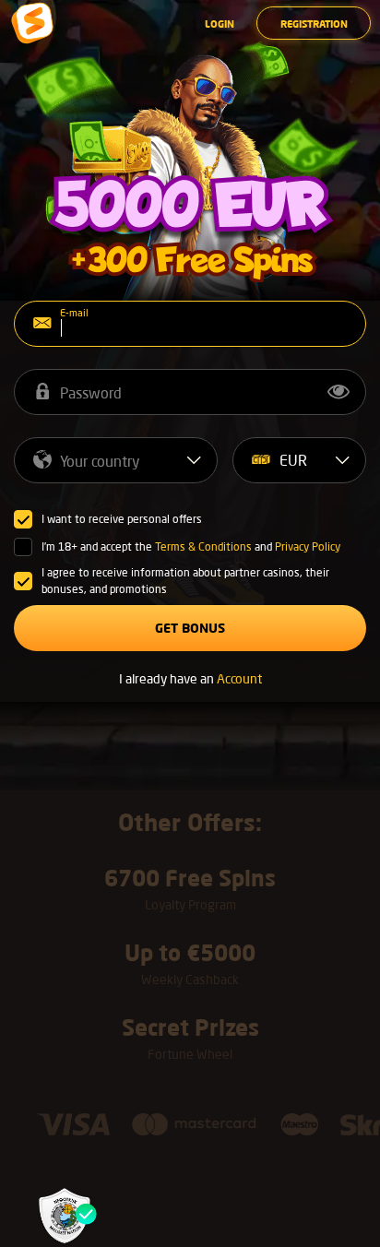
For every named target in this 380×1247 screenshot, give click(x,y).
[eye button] (338, 392)
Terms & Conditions (203, 546)
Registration (314, 24)
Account (239, 678)
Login (219, 23)
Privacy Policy (307, 546)
